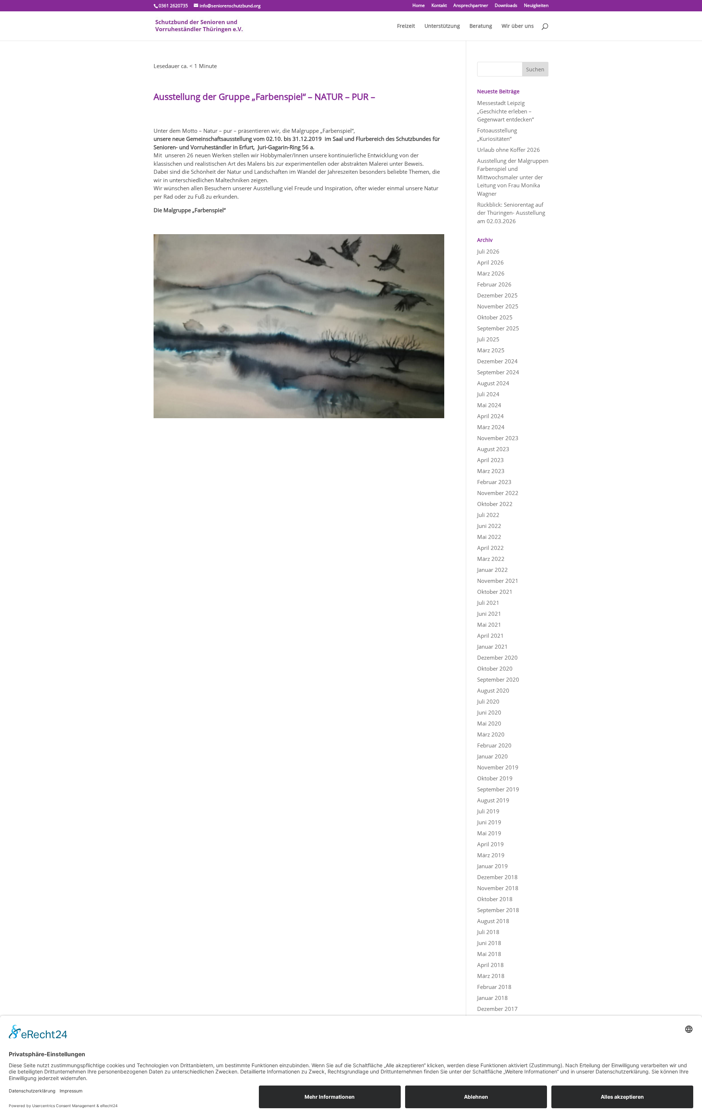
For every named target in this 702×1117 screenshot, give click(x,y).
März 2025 (491, 350)
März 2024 (491, 427)
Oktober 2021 (495, 591)
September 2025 (498, 328)
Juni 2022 (489, 525)
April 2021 (490, 635)
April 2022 (490, 547)
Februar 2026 (494, 284)
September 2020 (498, 679)
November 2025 (497, 306)
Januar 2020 (492, 756)
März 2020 (491, 734)
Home (418, 5)
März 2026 (491, 273)
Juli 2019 (488, 811)
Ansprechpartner (470, 5)
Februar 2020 (494, 745)
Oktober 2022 (495, 503)
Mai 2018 (489, 953)
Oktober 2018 (495, 899)
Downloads (506, 5)
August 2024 (493, 383)
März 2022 (491, 558)
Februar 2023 (494, 482)
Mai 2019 (489, 833)
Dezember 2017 (497, 1008)
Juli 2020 (488, 701)
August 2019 (493, 800)
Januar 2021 (492, 646)
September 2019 (498, 789)
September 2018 (498, 910)
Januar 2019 (492, 866)
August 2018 (493, 921)
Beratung (480, 26)
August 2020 (493, 690)
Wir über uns (518, 26)
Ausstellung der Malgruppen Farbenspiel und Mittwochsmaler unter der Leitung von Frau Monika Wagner (512, 177)
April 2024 (490, 416)
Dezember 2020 (497, 657)
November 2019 (497, 767)
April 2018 (490, 964)
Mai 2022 (489, 536)
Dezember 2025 (497, 295)
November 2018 (497, 888)
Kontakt (439, 5)
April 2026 (490, 262)
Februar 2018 (494, 986)
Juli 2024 (488, 394)
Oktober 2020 (495, 668)
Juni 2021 (489, 613)
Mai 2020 (489, 723)
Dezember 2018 (497, 877)
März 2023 (491, 471)
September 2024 (498, 372)
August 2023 (493, 449)
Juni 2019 (489, 822)
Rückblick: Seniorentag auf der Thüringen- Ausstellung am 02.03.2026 (511, 213)
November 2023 (497, 438)
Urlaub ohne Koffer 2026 (508, 149)
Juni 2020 (489, 712)
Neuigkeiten (536, 5)
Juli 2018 (488, 932)
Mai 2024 (489, 405)
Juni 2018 (489, 943)
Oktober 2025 (495, 317)
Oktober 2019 (495, 778)
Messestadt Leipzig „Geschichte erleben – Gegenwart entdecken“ (505, 111)
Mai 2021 (489, 624)
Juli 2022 (488, 514)
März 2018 (491, 975)
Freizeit (406, 26)
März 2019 (491, 855)
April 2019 (490, 844)
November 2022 (497, 492)
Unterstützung (442, 26)
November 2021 (497, 580)
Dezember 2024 (497, 361)
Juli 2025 (488, 339)
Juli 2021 (488, 602)
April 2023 (490, 460)
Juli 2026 (488, 251)
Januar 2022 (492, 569)
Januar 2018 (492, 997)
